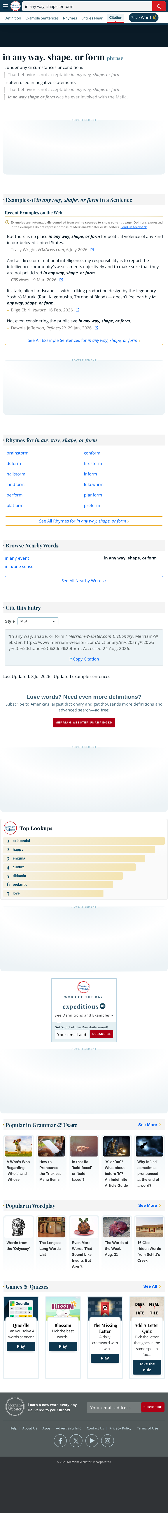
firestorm (93, 463)
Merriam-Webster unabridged (84, 722)
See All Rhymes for (82, 521)
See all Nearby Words (82, 581)
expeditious (81, 1006)
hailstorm (16, 474)
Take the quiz (147, 1367)
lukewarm (94, 484)
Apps (47, 1428)
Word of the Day (83, 997)
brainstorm (18, 453)
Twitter (76, 1440)
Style (10, 621)
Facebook (60, 1440)
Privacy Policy (121, 1428)
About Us (30, 1428)
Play (21, 1346)
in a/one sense (19, 566)
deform (14, 463)
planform (93, 495)
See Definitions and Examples (82, 1015)
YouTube (91, 1440)
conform (92, 453)
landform (16, 484)
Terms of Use (147, 1428)
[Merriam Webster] (83, 987)
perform (15, 495)
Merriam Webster (15, 1406)
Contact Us (96, 1428)
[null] (102, 1006)
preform (92, 505)
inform (90, 474)
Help (14, 1428)
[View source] (92, 249)
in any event (17, 558)
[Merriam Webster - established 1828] (15, 6)
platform (15, 505)
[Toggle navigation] (5, 6)
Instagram (107, 1440)
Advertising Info (69, 1428)
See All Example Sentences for (82, 340)
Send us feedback (134, 227)
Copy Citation (86, 659)
